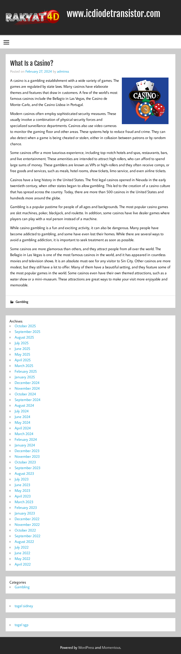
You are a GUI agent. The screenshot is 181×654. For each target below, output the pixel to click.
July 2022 (22, 547)
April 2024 (23, 428)
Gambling (22, 301)
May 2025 (22, 354)
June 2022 (22, 552)
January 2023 (25, 513)
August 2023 (24, 473)
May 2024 (22, 422)
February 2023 (26, 507)
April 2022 (23, 564)
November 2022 (27, 524)
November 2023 (27, 456)
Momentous (111, 647)
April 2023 (23, 496)
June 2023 (22, 484)
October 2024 (25, 394)
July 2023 (22, 479)
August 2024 (24, 405)
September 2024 (27, 399)
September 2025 (27, 331)
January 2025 (25, 377)
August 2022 (24, 541)
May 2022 (22, 558)
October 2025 (25, 325)
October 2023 (25, 462)
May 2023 (22, 490)
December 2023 (27, 450)
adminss (63, 71)
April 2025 (23, 360)
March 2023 (24, 501)
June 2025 (22, 348)
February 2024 (26, 439)
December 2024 (27, 382)
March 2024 (24, 433)
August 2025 (24, 337)
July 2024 (22, 411)
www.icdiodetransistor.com (113, 13)
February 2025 (26, 371)
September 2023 (28, 467)
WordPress (86, 647)
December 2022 (27, 518)
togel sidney (24, 605)
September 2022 (27, 535)
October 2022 (25, 530)
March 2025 (24, 365)
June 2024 (22, 416)
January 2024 (25, 445)
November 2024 (27, 388)
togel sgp (22, 624)
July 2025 (22, 342)
